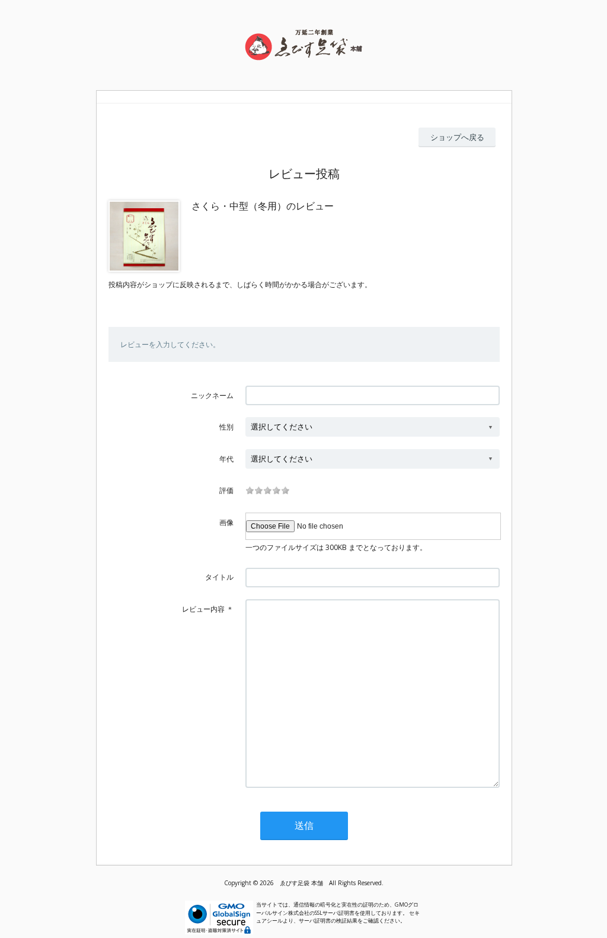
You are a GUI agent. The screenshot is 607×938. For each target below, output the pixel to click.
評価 (226, 490)
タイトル (219, 577)
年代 (226, 459)
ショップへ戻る (457, 137)
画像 (226, 522)
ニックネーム (212, 395)
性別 (226, 427)
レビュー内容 (203, 609)
